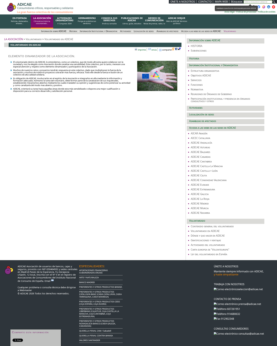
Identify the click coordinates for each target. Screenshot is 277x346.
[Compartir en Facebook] (176, 49)
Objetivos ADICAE (201, 75)
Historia (73, 31)
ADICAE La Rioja (200, 198)
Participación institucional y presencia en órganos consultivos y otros (220, 100)
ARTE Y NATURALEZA (89, 277)
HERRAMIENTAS (87, 20)
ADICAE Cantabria (201, 161)
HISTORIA (196, 45)
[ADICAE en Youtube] (273, 8)
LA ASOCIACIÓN (42, 20)
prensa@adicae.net (249, 304)
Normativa (197, 89)
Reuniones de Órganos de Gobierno (211, 94)
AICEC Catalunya (200, 138)
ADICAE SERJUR (176, 20)
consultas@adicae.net (251, 333)
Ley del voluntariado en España (209, 254)
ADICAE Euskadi (200, 184)
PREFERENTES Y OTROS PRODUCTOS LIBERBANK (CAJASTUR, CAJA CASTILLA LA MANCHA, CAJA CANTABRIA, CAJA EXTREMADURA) (99, 312)
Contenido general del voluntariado (212, 226)
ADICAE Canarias (200, 156)
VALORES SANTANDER (89, 340)
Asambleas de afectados (168, 31)
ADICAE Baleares (200, 152)
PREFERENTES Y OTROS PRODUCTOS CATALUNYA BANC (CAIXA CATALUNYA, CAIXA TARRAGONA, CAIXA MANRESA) (100, 294)
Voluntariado (230, 31)
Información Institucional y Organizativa (99, 31)
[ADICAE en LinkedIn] (268, 8)
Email (48, 280)
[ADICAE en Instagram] (263, 8)
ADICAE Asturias (200, 147)
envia (154, 49)
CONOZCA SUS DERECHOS (109, 21)
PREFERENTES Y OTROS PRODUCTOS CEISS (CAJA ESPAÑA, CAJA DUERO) (99, 303)
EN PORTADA (19, 20)
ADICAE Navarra (200, 212)
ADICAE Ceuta (199, 175)
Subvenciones (198, 50)
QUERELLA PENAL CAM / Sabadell (95, 330)
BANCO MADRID (87, 282)
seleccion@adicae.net (250, 289)
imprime (142, 49)
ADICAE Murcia (200, 208)
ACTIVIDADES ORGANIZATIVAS (64, 21)
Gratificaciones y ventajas (206, 240)
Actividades (125, 31)
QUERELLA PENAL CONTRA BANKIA (96, 335)
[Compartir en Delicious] (179, 49)
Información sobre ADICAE (54, 31)
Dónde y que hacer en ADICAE (208, 235)
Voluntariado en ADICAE (58, 39)
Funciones (197, 84)
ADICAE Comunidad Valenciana (209, 180)
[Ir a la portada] (5, 5)
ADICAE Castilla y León (204, 170)
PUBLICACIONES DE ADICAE (132, 21)
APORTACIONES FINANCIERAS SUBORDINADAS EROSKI (93, 271)
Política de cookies (266, 11)
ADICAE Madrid (200, 203)
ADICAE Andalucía (201, 142)
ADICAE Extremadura (203, 189)
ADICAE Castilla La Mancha (207, 166)
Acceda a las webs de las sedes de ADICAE (201, 31)
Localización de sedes (144, 31)
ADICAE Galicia (200, 194)
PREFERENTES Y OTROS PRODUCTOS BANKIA (100, 286)
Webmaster (26, 290)
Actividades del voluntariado (208, 244)
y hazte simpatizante (226, 274)
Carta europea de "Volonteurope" (210, 249)
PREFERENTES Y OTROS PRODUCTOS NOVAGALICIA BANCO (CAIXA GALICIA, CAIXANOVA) (97, 323)
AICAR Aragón (199, 133)
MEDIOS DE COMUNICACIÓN (154, 21)
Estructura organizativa (205, 70)
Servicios (196, 80)
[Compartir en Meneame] (173, 49)
